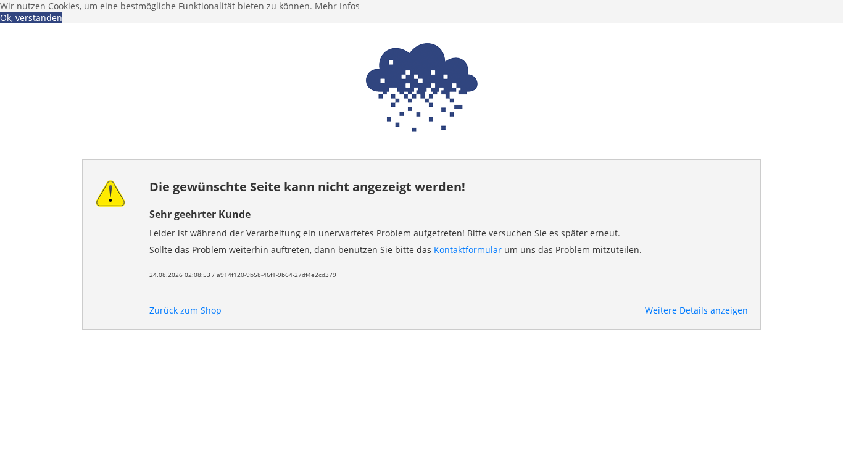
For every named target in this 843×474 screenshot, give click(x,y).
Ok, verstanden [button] (31, 17)
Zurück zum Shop (185, 310)
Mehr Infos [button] (337, 6)
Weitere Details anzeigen (696, 310)
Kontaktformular (468, 250)
